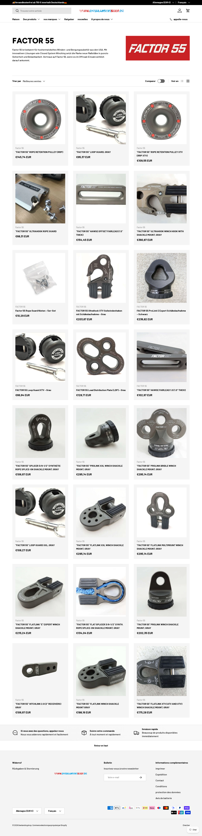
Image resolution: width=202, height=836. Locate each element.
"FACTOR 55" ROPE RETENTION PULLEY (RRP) (39, 152)
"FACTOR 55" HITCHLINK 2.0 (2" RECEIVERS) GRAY (38, 705)
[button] (188, 10)
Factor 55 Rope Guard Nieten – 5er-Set (35, 310)
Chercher (186, 825)
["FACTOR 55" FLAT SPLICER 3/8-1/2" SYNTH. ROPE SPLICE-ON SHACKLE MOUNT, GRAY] (101, 592)
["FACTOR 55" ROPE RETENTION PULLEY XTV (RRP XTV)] (162, 119)
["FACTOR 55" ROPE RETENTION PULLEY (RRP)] (40, 119)
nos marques (50, 19)
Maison (16, 19)
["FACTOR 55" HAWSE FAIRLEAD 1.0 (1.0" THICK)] (162, 357)
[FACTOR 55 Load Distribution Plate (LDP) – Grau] (101, 357)
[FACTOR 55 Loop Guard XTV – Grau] (40, 357)
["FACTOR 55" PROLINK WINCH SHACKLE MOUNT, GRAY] (162, 592)
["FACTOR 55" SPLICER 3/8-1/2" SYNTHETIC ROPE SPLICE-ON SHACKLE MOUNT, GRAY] (40, 433)
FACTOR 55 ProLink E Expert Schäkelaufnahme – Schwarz (161, 312)
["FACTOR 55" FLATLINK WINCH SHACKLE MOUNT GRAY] (101, 671)
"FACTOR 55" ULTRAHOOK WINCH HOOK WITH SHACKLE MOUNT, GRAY (160, 233)
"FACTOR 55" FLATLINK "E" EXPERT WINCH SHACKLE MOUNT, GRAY (37, 626)
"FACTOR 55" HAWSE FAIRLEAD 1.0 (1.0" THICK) (161, 390)
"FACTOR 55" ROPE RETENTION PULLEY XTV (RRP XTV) (160, 154)
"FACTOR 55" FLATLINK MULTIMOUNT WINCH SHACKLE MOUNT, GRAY (160, 547)
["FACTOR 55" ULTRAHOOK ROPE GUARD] (40, 199)
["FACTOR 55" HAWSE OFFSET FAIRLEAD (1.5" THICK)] (101, 199)
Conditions (161, 786)
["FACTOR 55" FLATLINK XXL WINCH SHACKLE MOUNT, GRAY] (101, 512)
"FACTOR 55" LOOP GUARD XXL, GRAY (35, 545)
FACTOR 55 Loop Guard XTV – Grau (33, 390)
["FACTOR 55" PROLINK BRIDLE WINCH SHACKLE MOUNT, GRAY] (162, 433)
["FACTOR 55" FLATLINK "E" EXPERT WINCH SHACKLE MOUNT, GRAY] (40, 592)
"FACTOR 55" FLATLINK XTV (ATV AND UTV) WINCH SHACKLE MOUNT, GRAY (159, 705)
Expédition (161, 774)
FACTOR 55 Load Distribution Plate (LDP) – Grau (101, 390)
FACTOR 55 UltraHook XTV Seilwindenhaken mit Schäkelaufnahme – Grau (99, 312)
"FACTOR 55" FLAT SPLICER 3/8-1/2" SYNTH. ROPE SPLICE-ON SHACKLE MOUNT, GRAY (99, 626)
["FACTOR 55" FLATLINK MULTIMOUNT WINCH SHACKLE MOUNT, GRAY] (162, 512)
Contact (160, 780)
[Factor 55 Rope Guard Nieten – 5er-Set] (40, 278)
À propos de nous (100, 19)
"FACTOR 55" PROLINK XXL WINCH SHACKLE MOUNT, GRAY (99, 467)
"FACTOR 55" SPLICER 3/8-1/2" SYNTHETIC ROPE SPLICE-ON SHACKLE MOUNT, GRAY (38, 467)
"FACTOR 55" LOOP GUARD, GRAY (93, 152)
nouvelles (83, 19)
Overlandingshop (25, 825)
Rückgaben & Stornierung (25, 768)
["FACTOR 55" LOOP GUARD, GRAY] (101, 119)
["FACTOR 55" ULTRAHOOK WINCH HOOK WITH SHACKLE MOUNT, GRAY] (162, 199)
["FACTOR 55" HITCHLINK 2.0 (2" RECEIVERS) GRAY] (40, 671)
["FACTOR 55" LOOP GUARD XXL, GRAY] (40, 512)
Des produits (29, 19)
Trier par (16, 81)
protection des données (168, 792)
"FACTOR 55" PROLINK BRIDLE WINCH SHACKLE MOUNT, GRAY (156, 467)
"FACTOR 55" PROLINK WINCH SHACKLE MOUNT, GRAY (157, 626)
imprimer (160, 768)
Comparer (150, 81)
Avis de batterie (164, 798)
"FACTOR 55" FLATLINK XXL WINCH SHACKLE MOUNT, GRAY (100, 547)
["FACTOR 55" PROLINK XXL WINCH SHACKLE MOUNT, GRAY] (101, 433)
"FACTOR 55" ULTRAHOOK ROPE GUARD (35, 231)
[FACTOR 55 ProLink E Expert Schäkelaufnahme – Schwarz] (162, 278)
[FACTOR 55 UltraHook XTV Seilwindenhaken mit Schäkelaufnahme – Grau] (101, 278)
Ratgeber (69, 19)
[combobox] (41, 11)
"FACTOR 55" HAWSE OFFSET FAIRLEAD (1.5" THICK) (99, 233)
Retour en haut (101, 745)
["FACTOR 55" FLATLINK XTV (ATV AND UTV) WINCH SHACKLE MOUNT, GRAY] (162, 671)
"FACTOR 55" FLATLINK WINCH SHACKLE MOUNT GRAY (97, 705)
